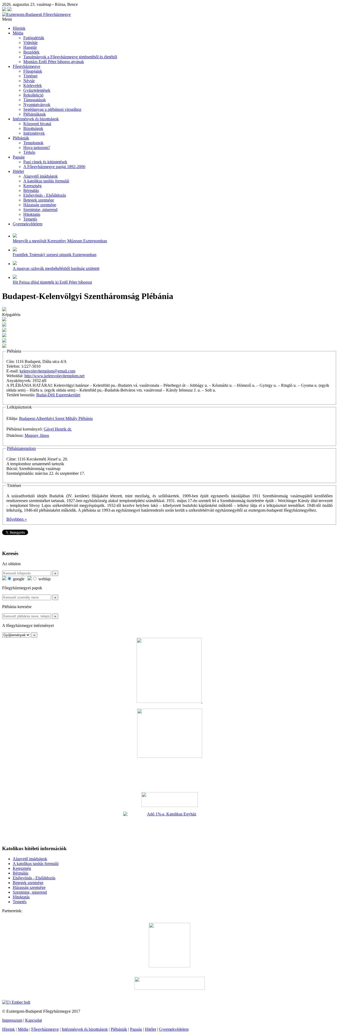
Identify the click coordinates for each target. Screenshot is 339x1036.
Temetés (30, 219)
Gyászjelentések (36, 90)
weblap (44, 579)
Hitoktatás (31, 214)
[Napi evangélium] (169, 799)
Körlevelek (32, 85)
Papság (19, 157)
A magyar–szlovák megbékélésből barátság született (56, 268)
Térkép (29, 152)
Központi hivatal (37, 123)
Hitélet (18, 171)
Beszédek (31, 52)
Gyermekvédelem (27, 224)
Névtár (29, 80)
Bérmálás (31, 190)
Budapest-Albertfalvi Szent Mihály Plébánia (56, 418)
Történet (30, 76)
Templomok (33, 143)
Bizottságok (33, 128)
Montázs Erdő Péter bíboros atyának (53, 61)
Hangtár (30, 47)
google (18, 579)
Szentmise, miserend (40, 209)
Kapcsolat (33, 1020)
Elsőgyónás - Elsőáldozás (44, 195)
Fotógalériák (33, 38)
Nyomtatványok (36, 104)
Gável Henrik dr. (58, 429)
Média (18, 33)
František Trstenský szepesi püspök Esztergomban (54, 254)
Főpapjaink (32, 71)
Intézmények (34, 133)
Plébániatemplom (21, 448)
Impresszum (12, 1020)
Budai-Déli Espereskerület (58, 395)
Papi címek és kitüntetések (45, 162)
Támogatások (34, 100)
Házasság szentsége (39, 205)
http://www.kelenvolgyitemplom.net (54, 376)
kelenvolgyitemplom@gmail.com (47, 371)
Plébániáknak (34, 114)
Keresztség (32, 185)
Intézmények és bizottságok (36, 119)
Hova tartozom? (36, 147)
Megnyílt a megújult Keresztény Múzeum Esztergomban (60, 241)
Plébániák (21, 138)
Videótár (30, 42)
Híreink (19, 28)
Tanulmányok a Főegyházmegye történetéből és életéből (70, 57)
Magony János (37, 435)
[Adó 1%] (169, 826)
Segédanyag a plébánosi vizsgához (52, 109)
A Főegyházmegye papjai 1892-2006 (54, 166)
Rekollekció (33, 95)
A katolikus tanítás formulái (46, 181)
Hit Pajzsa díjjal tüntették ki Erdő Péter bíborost (52, 282)
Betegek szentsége (38, 200)
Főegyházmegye (26, 66)
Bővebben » (16, 519)
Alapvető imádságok (40, 176)
